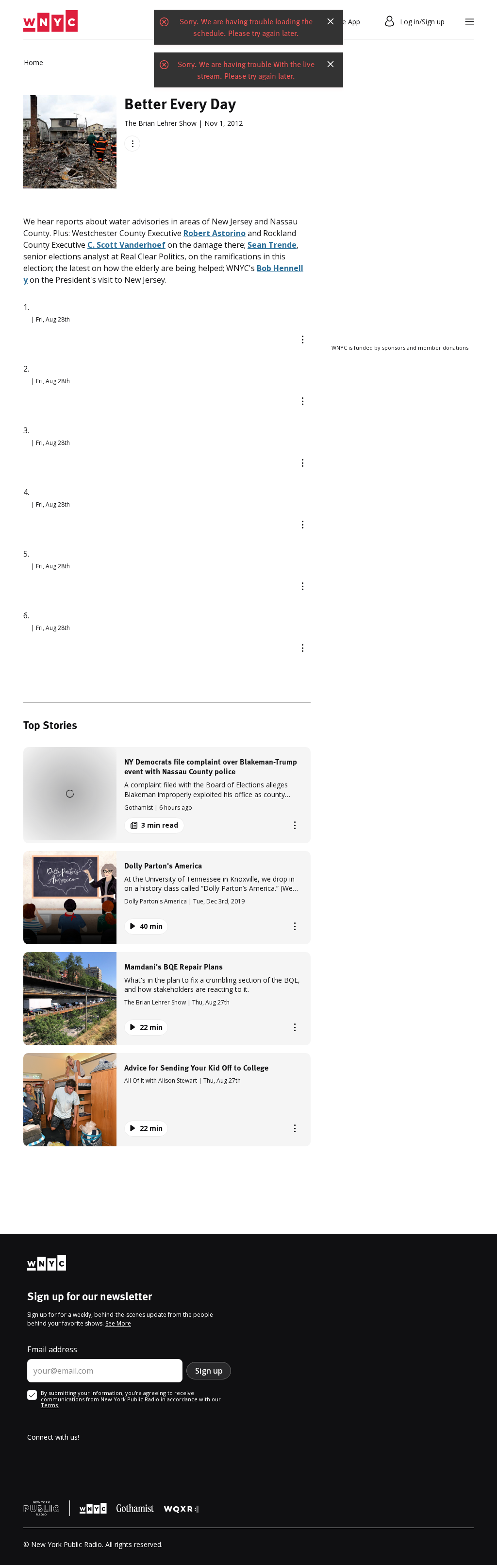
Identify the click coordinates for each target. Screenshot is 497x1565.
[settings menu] (470, 22)
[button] (167, 795)
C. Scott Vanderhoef (126, 244)
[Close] (330, 21)
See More (118, 1323)
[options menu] (132, 144)
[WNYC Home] (50, 21)
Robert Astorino (214, 233)
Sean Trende (272, 244)
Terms (50, 1405)
